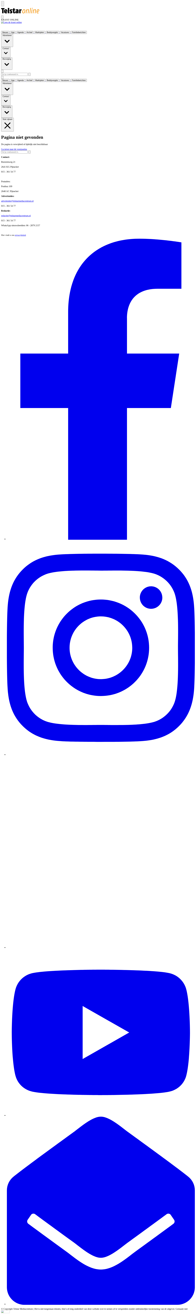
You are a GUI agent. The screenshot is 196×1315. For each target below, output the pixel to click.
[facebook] (101, 539)
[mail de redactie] (101, 1304)
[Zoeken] (29, 74)
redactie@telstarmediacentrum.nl (16, 215)
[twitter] (101, 947)
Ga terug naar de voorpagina (14, 149)
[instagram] (101, 754)
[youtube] (101, 1115)
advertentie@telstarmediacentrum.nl (17, 201)
